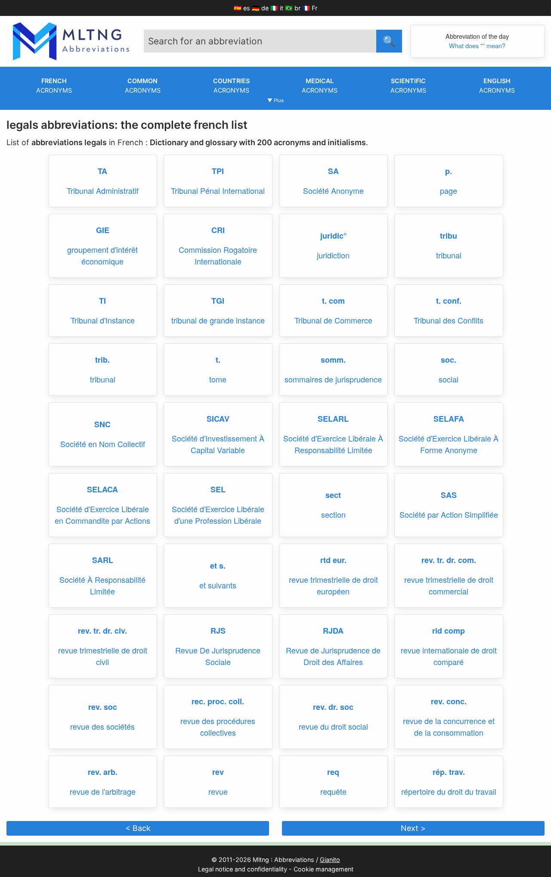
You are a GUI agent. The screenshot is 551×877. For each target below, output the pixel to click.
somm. (333, 359)
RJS (218, 630)
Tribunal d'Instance (103, 320)
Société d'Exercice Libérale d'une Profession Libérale (218, 514)
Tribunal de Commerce (333, 320)
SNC (102, 424)
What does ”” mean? (477, 45)
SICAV (218, 418)
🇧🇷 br (292, 8)
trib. (102, 359)
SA (333, 171)
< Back (138, 828)
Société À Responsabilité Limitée (102, 585)
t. (218, 359)
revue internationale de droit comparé (449, 655)
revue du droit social (333, 726)
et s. (218, 565)
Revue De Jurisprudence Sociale (217, 655)
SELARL (333, 418)
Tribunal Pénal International (218, 190)
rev (218, 771)
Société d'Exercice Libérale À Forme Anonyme (448, 443)
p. (448, 171)
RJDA (333, 630)
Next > (413, 828)
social (448, 379)
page (448, 190)
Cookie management (323, 869)
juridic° (333, 235)
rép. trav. (449, 771)
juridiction (333, 255)
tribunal (448, 255)
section (333, 514)
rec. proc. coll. (218, 701)
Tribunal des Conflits (448, 320)
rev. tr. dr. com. (448, 560)
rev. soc (102, 706)
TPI (218, 171)
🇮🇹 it (276, 8)
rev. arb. (103, 771)
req (333, 771)
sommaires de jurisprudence (333, 379)
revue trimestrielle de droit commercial (448, 585)
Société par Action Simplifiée (448, 514)
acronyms (54, 85)
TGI (217, 300)
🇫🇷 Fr (309, 8)
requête (333, 791)
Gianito (330, 859)
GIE (102, 230)
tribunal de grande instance (218, 320)
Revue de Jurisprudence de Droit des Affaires (333, 655)
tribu (448, 235)
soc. (448, 359)
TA (102, 171)
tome (217, 379)
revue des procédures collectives (217, 726)
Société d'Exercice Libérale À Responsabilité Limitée (333, 443)
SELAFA (448, 418)
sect (333, 495)
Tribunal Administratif (103, 190)
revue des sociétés (102, 726)
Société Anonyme (333, 190)
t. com (333, 300)
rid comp (448, 630)
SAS (449, 495)
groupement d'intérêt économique (102, 255)
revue (218, 791)
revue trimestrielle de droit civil (102, 655)
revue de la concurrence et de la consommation (449, 726)
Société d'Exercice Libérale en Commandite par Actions (102, 514)
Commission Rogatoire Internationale (218, 255)
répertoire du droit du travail (448, 791)
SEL (218, 489)
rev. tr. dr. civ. (102, 630)
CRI (218, 230)
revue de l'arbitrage (103, 791)
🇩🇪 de (260, 8)
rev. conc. (449, 701)
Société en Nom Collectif (102, 443)
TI (102, 300)
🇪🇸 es (242, 8)
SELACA (102, 489)
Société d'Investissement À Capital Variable (218, 443)
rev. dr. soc (333, 706)
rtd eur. (333, 560)
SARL (102, 560)
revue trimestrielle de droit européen (333, 585)
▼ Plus (275, 100)
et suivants (217, 585)
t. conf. (448, 300)
